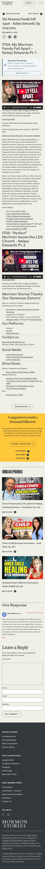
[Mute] (34, 107)
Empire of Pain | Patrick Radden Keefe (21, 379)
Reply (4, 637)
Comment (7, 659)
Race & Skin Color (9, 774)
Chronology (7, 771)
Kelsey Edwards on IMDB (16, 229)
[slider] (39, 107)
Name (5, 688)
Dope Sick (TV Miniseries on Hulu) (20, 386)
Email (5, 696)
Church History (8, 747)
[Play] (5, 107)
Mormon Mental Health (26, 841)
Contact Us (6, 802)
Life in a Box (21, 211)
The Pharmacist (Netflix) (16, 389)
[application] (22, 107)
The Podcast (7, 787)
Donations (6, 798)
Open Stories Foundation (12, 794)
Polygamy (6, 767)
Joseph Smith (8, 760)
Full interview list (9, 736)
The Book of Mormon (11, 764)
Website (5, 704)
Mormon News (29, 843)
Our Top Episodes (9, 740)
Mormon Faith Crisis (10, 843)
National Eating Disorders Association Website (21, 136)
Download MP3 (8, 119)
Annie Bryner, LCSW (14, 395)
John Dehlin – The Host (11, 791)
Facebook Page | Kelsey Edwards (19, 219)
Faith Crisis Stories (10, 744)
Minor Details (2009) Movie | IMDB (20, 372)
